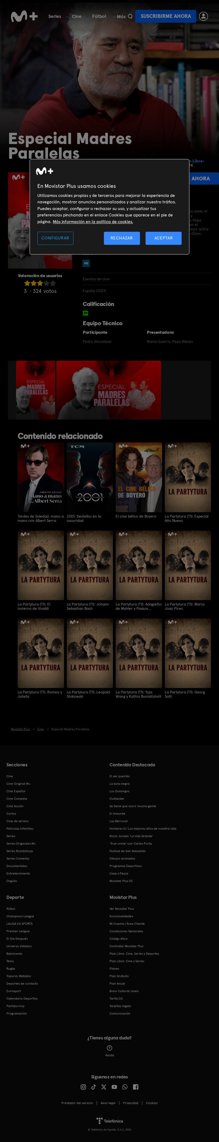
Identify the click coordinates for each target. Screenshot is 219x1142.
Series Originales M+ (21, 843)
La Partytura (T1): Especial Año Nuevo (186, 518)
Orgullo (11, 881)
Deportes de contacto (22, 983)
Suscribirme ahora (166, 16)
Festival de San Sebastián (128, 851)
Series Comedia (17, 858)
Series (54, 16)
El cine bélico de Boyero (136, 516)
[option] (36, 390)
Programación (16, 1013)
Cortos (11, 813)
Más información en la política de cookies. (93, 221)
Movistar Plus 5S (121, 881)
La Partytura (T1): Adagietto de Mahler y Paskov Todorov (139, 606)
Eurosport (13, 991)
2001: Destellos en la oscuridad (84, 518)
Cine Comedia (16, 799)
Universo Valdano (19, 946)
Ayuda (109, 1055)
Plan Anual (117, 983)
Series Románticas (19, 851)
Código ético (119, 939)
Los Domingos (119, 791)
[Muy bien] (53, 283)
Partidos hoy (15, 1006)
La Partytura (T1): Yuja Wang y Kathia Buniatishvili (138, 694)
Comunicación (120, 1013)
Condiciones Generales (126, 931)
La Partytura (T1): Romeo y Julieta (40, 694)
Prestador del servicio (77, 1103)
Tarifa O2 (116, 998)
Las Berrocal (119, 821)
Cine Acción (15, 806)
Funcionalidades (121, 916)
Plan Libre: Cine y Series (127, 961)
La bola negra (120, 784)
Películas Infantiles (19, 828)
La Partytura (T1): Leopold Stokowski (88, 694)
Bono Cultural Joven (124, 991)
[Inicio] (24, 16)
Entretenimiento (18, 873)
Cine (76, 16)
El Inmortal (117, 813)
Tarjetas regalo (120, 1006)
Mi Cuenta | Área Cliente (127, 924)
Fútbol (99, 16)
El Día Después (17, 939)
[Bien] (46, 283)
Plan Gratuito (119, 976)
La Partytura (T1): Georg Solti (185, 694)
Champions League (20, 916)
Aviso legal (108, 1103)
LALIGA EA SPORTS (19, 924)
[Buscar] (130, 16)
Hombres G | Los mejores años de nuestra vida (143, 828)
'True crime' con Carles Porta (131, 843)
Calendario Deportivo (22, 998)
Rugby (10, 968)
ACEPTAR (163, 237)
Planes (114, 968)
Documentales (16, 866)
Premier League (18, 931)
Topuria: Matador (18, 976)
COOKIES (152, 1103)
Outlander (117, 799)
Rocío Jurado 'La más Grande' (131, 836)
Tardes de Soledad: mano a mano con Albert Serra (41, 518)
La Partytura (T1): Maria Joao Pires (184, 606)
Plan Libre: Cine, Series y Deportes (134, 953)
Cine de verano (17, 821)
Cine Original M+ (18, 784)
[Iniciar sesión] (203, 16)
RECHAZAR (122, 237)
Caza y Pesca (119, 873)
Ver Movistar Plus (122, 909)
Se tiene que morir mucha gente (133, 806)
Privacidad (130, 1103)
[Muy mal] (27, 283)
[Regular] (40, 283)
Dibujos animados (122, 858)
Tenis (10, 961)
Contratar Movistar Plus (126, 946)
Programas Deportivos (126, 866)
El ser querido (120, 776)
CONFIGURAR (55, 237)
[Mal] (34, 283)
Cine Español (15, 791)
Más (121, 16)
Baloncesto (14, 953)
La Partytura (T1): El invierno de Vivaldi (34, 606)
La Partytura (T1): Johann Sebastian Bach (88, 606)
